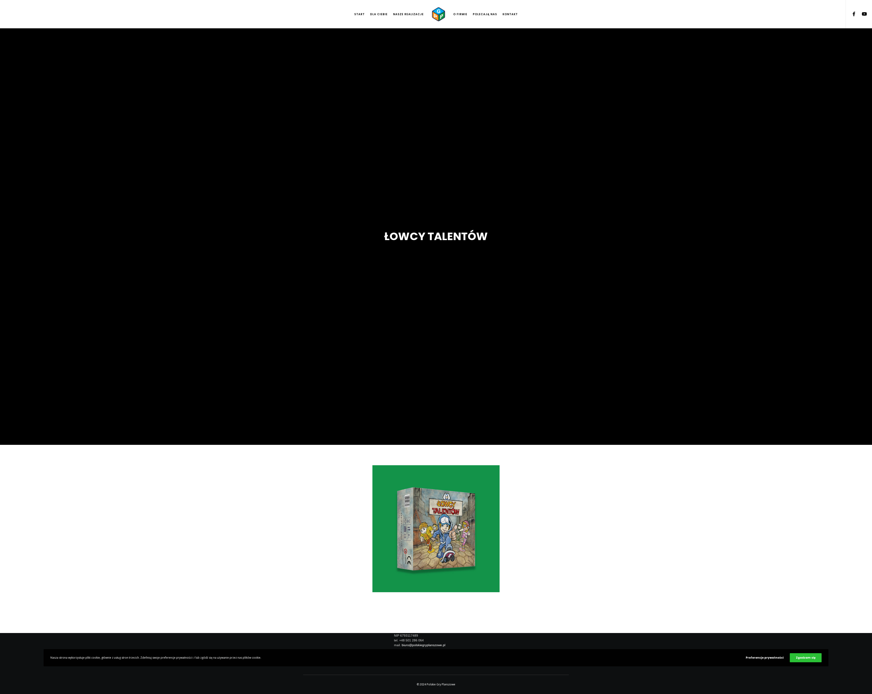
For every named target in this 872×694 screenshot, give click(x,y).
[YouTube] (861, 14)
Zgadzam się (805, 658)
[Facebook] (851, 14)
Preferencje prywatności (765, 658)
